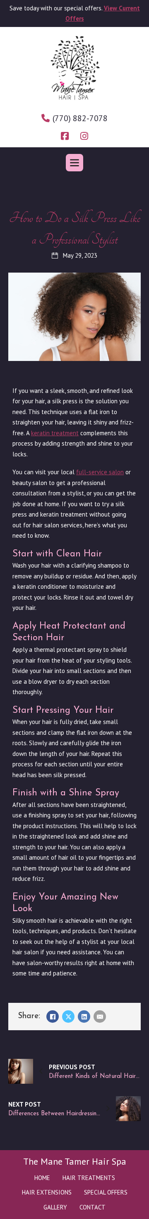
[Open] (74, 162)
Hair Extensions (47, 1192)
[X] (68, 1016)
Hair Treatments (88, 1178)
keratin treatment (55, 433)
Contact (92, 1207)
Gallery (55, 1207)
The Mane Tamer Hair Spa (74, 1161)
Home (42, 1178)
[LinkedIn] (84, 1016)
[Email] (100, 1016)
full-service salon (100, 472)
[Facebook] (52, 1016)
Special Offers (105, 1192)
